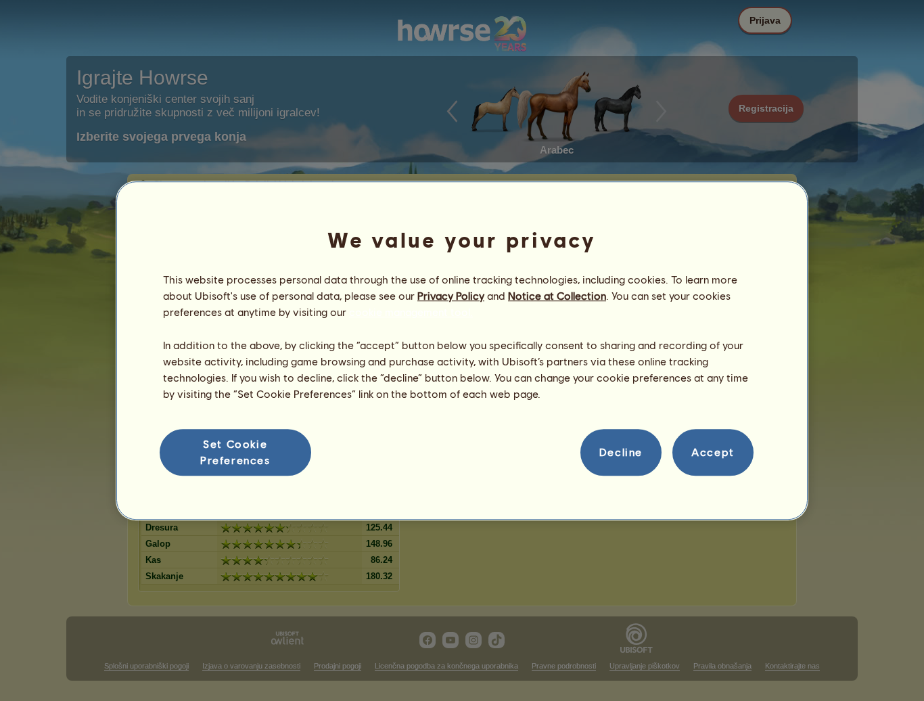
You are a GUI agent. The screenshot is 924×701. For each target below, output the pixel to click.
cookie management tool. (411, 312)
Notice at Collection (557, 295)
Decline (621, 452)
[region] (462, 350)
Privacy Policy (450, 295)
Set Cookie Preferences (235, 451)
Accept (713, 452)
